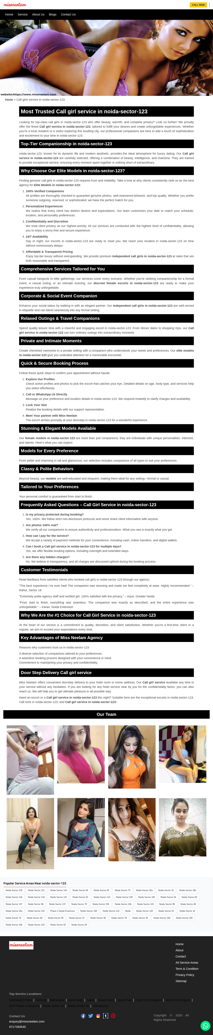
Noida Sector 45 (101, 890)
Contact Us (68, 14)
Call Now (198, 4)
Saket (90, 1000)
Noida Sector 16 (166, 890)
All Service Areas (187, 962)
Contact (181, 956)
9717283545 (17, 1027)
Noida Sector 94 (80, 890)
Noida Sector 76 (13, 918)
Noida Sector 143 (58, 890)
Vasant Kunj (106, 1000)
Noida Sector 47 (77, 918)
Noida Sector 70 (79, 904)
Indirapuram (100, 1006)
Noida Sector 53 (80, 897)
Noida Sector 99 (167, 904)
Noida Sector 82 (189, 897)
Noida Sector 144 (14, 897)
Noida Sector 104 (146, 897)
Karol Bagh (75, 1000)
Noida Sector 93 (58, 925)
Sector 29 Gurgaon (178, 1000)
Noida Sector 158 (124, 897)
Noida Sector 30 (140, 918)
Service (23, 14)
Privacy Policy (185, 975)
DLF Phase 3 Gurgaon (24, 1006)
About (179, 950)
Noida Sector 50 (55, 918)
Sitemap (181, 981)
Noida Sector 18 (53, 1006)
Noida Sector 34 (168, 897)
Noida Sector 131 (58, 897)
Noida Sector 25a (144, 890)
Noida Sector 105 (101, 904)
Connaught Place (20, 1000)
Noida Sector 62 (78, 1006)
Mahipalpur (57, 1000)
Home (9, 14)
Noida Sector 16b (187, 890)
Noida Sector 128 (144, 911)
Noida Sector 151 (36, 890)
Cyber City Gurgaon (148, 1000)
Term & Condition (187, 968)
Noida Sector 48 (188, 904)
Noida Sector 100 (14, 890)
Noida (127, 911)
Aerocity (41, 1000)
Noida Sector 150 (88, 911)
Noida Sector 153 (36, 911)
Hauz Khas (124, 1000)
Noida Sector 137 (14, 904)
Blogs (52, 14)
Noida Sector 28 (79, 925)
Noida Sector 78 (119, 918)
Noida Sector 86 (35, 904)
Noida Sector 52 (166, 911)
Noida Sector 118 (145, 904)
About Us (38, 14)
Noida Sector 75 (122, 890)
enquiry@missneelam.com (26, 1021)
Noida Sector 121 (102, 897)
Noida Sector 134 (36, 897)
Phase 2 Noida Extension (62, 911)
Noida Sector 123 (111, 911)
